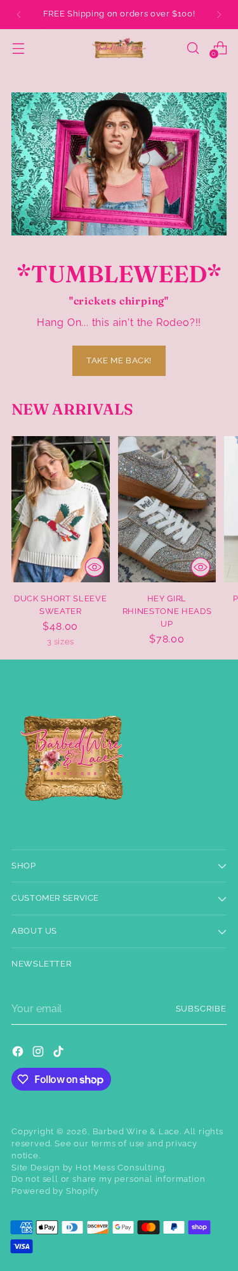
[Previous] (19, 14)
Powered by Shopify (55, 1191)
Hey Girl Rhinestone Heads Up (167, 611)
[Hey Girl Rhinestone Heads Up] (167, 509)
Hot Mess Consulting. (121, 1167)
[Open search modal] (193, 48)
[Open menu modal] (18, 48)
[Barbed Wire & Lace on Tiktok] (59, 1053)
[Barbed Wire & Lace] (119, 47)
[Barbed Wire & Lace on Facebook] (19, 1053)
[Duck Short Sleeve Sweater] (60, 509)
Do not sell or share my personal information (108, 1179)
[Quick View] (94, 567)
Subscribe (201, 1008)
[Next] (219, 14)
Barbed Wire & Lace (136, 1131)
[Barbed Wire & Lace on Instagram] (39, 1053)
